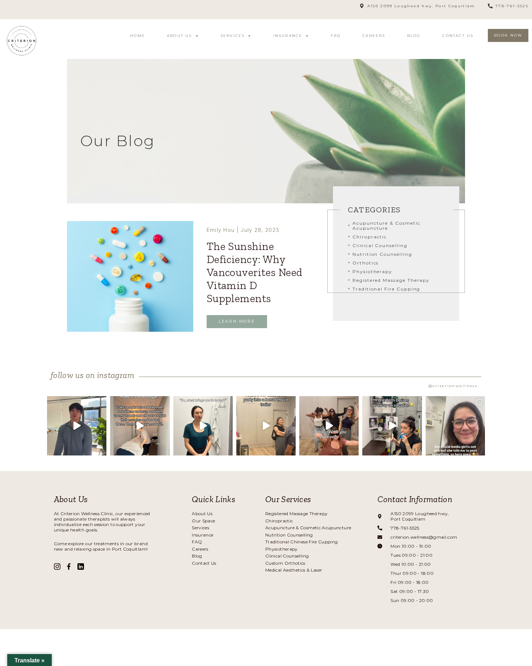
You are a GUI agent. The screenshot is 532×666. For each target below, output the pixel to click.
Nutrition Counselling (382, 254)
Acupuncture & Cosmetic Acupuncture (386, 225)
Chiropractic (369, 236)
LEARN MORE (237, 321)
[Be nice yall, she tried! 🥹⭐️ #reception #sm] (455, 425)
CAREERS (373, 35)
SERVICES (232, 35)
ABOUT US (179, 35)
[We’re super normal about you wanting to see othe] (76, 425)
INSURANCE (288, 35)
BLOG (414, 35)
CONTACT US (457, 35)
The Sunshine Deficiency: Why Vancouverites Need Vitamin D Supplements (255, 272)
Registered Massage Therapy (391, 280)
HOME (137, 35)
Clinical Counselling (380, 245)
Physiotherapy (372, 271)
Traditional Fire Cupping (386, 289)
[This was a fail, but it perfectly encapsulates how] (329, 425)
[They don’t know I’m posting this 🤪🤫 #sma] (392, 425)
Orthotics (365, 263)
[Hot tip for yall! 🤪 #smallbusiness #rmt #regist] (203, 425)
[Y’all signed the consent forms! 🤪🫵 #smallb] (139, 425)
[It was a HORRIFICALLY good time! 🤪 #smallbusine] (266, 425)
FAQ (336, 35)
